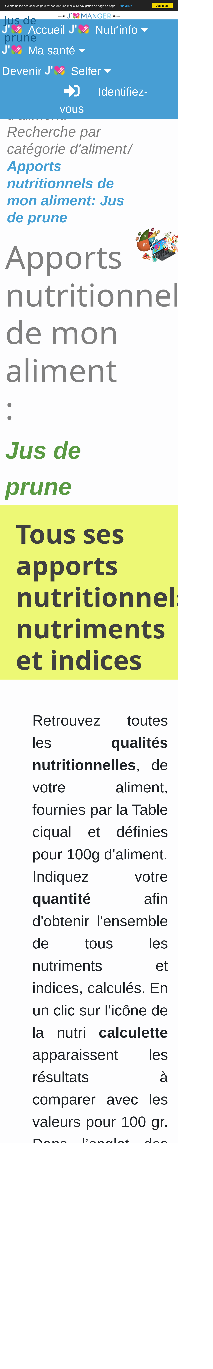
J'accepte (162, 5)
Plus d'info (125, 5)
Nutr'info (115, 29)
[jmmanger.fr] (145, 16)
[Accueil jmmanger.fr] (89, 16)
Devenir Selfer (53, 71)
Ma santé (50, 50)
